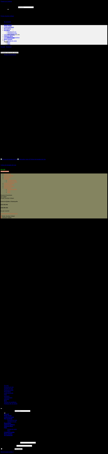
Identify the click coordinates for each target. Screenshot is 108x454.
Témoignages (8, 397)
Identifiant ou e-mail (10, 442)
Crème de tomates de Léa (8, 165)
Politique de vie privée (10, 403)
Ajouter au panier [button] (5, 171)
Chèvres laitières (9, 35)
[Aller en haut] (1, 408)
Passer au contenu (6, 1)
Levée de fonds (8, 175)
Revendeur (7, 177)
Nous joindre (8, 39)
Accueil (3, 47)
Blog (8, 192)
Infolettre (6, 399)
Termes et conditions (10, 402)
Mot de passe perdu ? (7, 452)
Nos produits (8, 418)
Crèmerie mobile (9, 38)
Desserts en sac (12, 33)
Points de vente (12, 41)
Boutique (7, 30)
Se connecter (18, 449)
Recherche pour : (12, 7)
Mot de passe (8, 445)
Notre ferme (7, 174)
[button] (7, 21)
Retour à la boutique (10, 54)
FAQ (8, 42)
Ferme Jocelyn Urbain (7, 16)
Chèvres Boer (8, 36)
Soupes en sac (11, 180)
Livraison (7, 396)
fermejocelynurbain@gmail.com (9, 213)
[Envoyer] (8, 9)
